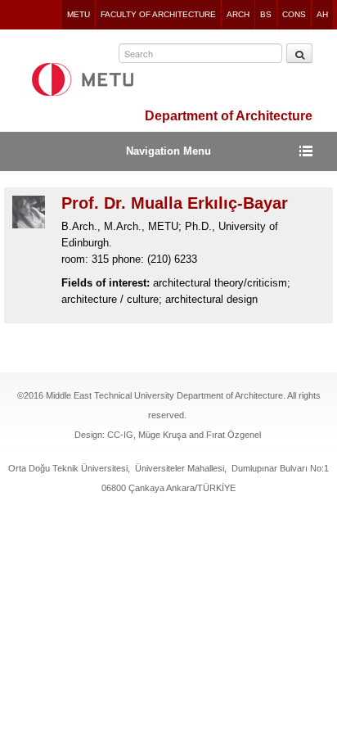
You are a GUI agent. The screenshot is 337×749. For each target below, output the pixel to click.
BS (266, 14)
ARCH (238, 14)
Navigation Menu (168, 151)
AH (322, 14)
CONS (294, 14)
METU (78, 14)
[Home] (82, 79)
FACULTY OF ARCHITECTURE (158, 14)
